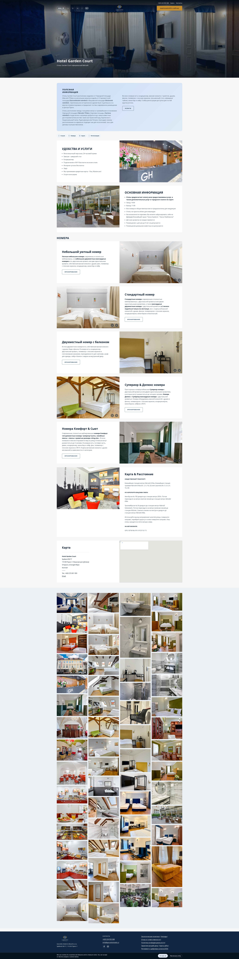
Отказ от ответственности (150, 940)
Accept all (163, 956)
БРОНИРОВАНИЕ (71, 272)
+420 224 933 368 (163, 3)
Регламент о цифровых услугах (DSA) (154, 949)
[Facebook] (104, 946)
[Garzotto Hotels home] (119, 8)
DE (73, 8)
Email (64, 576)
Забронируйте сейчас (169, 8)
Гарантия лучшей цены (149, 946)
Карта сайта (163, 946)
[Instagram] (107, 946)
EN (77, 8)
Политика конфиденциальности (153, 943)
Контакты (179, 3)
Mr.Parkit (129, 217)
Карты (172, 3)
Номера (73, 136)
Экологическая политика (150, 936)
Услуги (128, 108)
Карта (83, 136)
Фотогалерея (95, 136)
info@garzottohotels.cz (111, 942)
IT (82, 8)
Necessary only (175, 956)
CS (68, 8)
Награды (164, 936)
